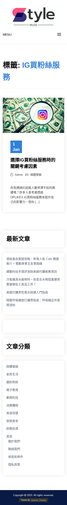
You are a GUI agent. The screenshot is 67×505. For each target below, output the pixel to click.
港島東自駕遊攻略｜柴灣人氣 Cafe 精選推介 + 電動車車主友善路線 (32, 261)
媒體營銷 (36, 174)
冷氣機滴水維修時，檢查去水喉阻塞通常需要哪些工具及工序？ (33, 282)
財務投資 (12, 428)
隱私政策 (14, 464)
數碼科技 (12, 397)
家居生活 (12, 374)
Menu (7, 34)
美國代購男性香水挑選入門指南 (27, 292)
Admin (19, 174)
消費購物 (12, 405)
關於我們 (14, 441)
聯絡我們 (14, 449)
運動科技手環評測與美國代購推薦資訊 (31, 271)
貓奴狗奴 (12, 382)
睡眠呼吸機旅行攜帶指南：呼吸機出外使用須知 (33, 303)
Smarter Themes (38, 500)
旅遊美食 (12, 421)
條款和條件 (15, 456)
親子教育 (12, 390)
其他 (9, 436)
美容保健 (12, 413)
